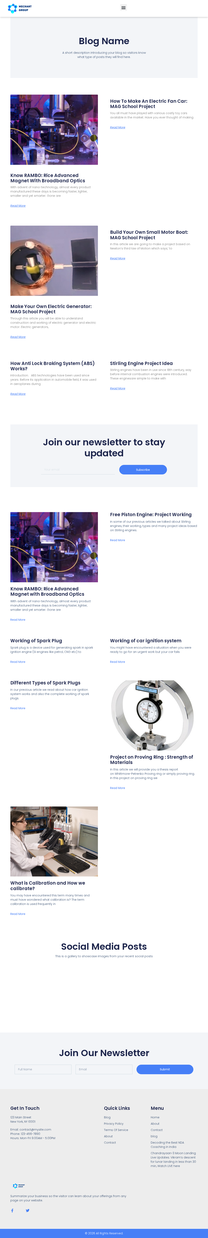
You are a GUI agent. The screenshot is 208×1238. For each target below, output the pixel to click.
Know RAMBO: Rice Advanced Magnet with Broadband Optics (47, 178)
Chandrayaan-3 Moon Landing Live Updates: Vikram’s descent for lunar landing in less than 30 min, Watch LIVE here (173, 1159)
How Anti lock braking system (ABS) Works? (52, 366)
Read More (18, 205)
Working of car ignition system (145, 641)
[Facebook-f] (12, 1210)
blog (154, 1136)
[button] (123, 7)
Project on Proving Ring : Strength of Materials (151, 760)
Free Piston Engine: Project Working (151, 514)
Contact (157, 1130)
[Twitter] (27, 1210)
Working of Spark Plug (36, 641)
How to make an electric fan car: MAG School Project (148, 104)
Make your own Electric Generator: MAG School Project (51, 309)
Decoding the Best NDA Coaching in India (167, 1145)
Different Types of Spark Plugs (45, 683)
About (155, 1124)
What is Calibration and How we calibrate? (47, 886)
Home (155, 1117)
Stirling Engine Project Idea (141, 363)
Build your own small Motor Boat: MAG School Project (149, 235)
